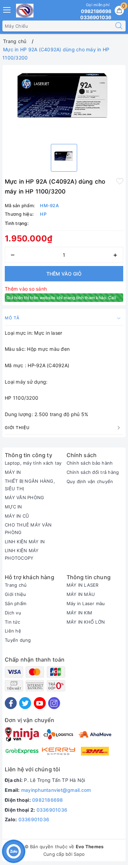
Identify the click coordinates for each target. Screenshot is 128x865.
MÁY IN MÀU (81, 594)
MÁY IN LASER (83, 585)
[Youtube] (40, 703)
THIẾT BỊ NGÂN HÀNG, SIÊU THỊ (30, 484)
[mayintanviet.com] (24, 10)
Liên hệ (13, 631)
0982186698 (47, 800)
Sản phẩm (15, 603)
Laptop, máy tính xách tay (33, 463)
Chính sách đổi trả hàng (93, 472)
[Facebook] (11, 703)
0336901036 (52, 810)
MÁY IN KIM (80, 612)
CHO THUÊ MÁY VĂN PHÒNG (28, 528)
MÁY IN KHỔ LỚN (86, 622)
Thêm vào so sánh (26, 289)
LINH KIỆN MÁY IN (25, 541)
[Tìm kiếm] (119, 26)
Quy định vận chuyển (90, 481)
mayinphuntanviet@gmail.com (56, 790)
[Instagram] (54, 703)
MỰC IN (13, 506)
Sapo (79, 854)
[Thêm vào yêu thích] (119, 181)
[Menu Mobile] (7, 9)
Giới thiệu (15, 594)
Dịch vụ (13, 612)
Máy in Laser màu (86, 603)
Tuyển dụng (18, 640)
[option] (64, 102)
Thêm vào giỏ (64, 274)
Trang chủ (16, 585)
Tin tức (12, 622)
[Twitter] (25, 703)
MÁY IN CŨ (17, 516)
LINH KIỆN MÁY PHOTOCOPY (22, 554)
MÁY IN (13, 472)
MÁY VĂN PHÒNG (24, 497)
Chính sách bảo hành (90, 463)
